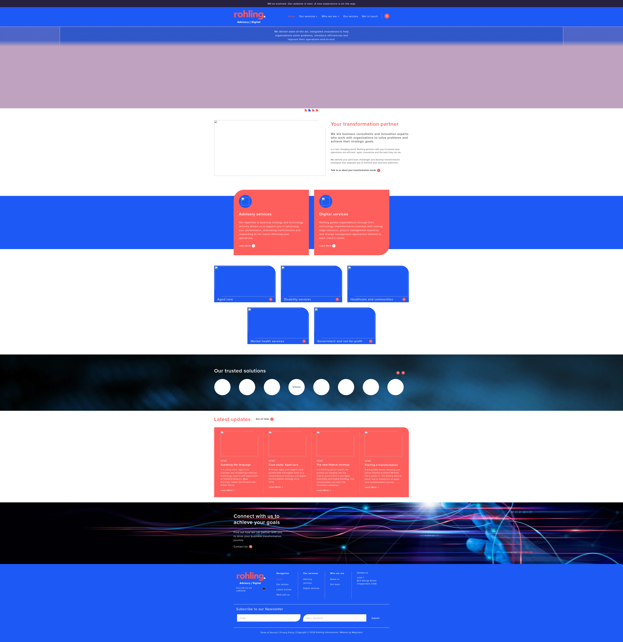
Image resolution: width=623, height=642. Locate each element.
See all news (262, 418)
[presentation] (398, 372)
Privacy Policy (287, 632)
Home (291, 16)
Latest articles (284, 589)
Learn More (245, 245)
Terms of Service (269, 632)
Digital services (311, 588)
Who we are (329, 16)
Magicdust (357, 632)
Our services (307, 16)
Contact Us (241, 546)
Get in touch (370, 16)
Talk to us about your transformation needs (353, 170)
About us (334, 579)
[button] (306, 110)
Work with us (283, 594)
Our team (335, 584)
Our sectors (350, 16)
